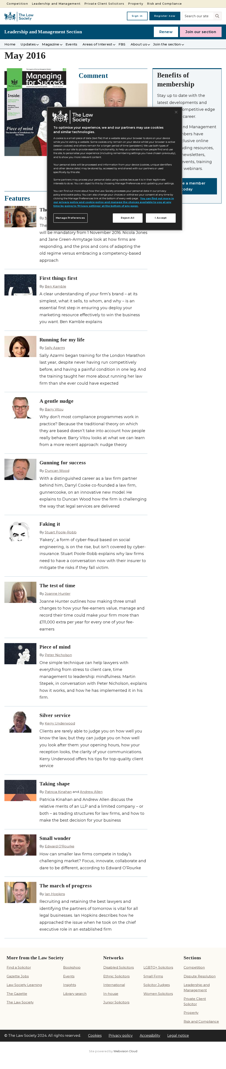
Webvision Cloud (125, 1051)
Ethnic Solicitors (116, 976)
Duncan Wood (57, 471)
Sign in (137, 15)
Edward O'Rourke (59, 846)
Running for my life (62, 340)
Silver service (55, 715)
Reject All (127, 217)
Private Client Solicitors (104, 3)
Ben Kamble (55, 286)
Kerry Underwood (60, 723)
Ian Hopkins (55, 894)
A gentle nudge (56, 401)
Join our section (200, 32)
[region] (114, 168)
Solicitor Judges (156, 985)
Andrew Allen (91, 792)
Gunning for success (63, 462)
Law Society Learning (24, 985)
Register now (164, 15)
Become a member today (187, 186)
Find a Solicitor (19, 967)
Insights (69, 985)
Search (217, 15)
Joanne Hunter (57, 593)
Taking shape (55, 784)
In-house (110, 994)
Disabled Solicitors (118, 967)
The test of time (57, 585)
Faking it (50, 524)
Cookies (95, 1035)
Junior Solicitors (116, 1002)
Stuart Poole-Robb (61, 532)
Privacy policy (121, 1035)
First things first (58, 278)
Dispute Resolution (200, 976)
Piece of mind (55, 647)
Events (68, 976)
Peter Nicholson (58, 655)
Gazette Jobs (18, 976)
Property (135, 3)
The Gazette (17, 994)
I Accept (161, 217)
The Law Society (20, 1002)
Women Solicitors (158, 994)
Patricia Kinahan (58, 792)
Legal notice (178, 1035)
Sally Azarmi (55, 348)
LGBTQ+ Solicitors (158, 967)
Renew (166, 32)
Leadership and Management (56, 3)
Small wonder (55, 838)
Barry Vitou (54, 409)
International (114, 985)
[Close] (176, 112)
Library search (75, 994)
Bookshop (72, 967)
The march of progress (66, 885)
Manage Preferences (70, 217)
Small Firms (153, 976)
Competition (17, 3)
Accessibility (150, 1035)
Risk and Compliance (164, 3)
